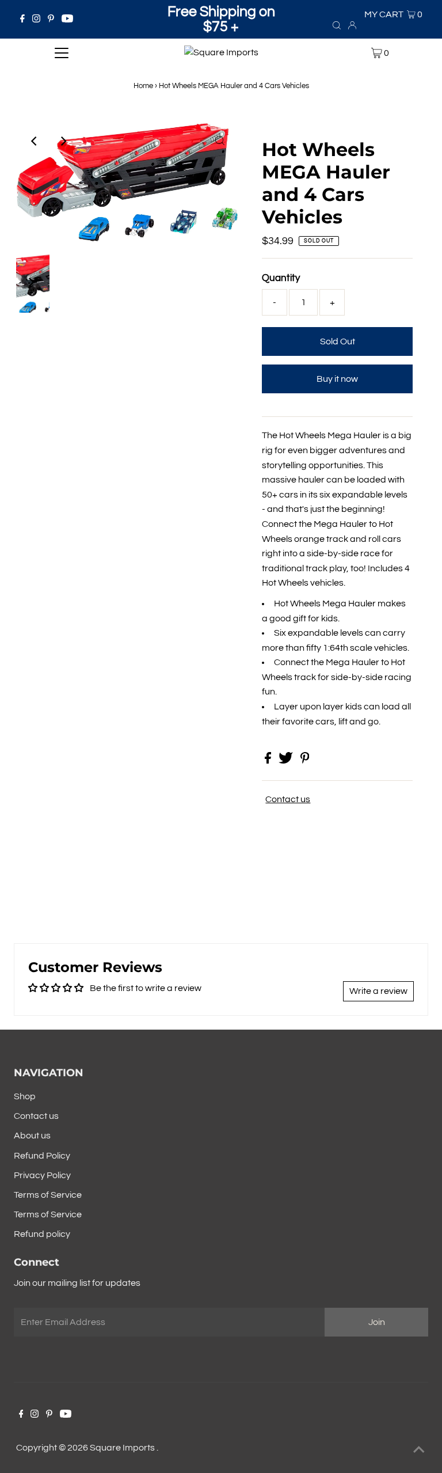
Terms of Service (48, 1194)
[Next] (62, 141)
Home (143, 86)
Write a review (378, 991)
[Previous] (34, 141)
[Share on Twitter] (287, 760)
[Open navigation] (61, 53)
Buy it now (337, 379)
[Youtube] (67, 19)
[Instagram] (36, 19)
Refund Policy (42, 1155)
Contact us (287, 799)
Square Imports (123, 1447)
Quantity (281, 278)
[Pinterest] (51, 19)
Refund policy (42, 1234)
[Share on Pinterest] (305, 760)
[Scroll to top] (418, 1449)
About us (32, 1135)
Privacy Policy (42, 1175)
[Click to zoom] (220, 141)
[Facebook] (22, 19)
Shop (25, 1096)
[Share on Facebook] (269, 760)
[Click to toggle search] (337, 25)
